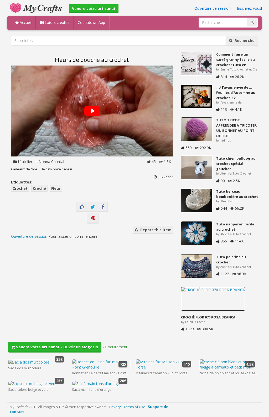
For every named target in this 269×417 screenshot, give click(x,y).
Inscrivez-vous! (249, 8)
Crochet (20, 188)
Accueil (25, 22)
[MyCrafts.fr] (36, 7)
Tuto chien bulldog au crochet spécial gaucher (236, 163)
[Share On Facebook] (103, 207)
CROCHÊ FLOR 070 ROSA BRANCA (208, 317)
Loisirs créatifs (56, 22)
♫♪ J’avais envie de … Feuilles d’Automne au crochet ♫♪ (235, 92)
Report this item (155, 229)
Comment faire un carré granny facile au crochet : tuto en (235, 59)
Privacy (115, 406)
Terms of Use (134, 406)
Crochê (39, 188)
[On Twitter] (92, 207)
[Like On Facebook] (81, 207)
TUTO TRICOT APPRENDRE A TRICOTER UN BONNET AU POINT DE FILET (236, 128)
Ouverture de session (212, 8)
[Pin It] (93, 218)
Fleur (55, 188)
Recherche (243, 40)
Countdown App (91, 22)
